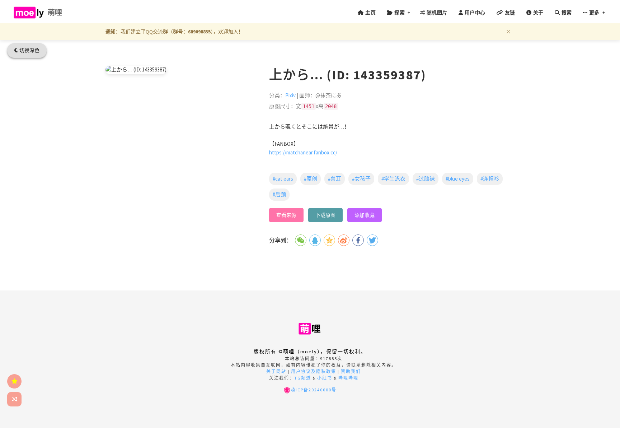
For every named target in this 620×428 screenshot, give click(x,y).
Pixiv (290, 95)
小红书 (324, 378)
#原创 (310, 178)
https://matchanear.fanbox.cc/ (303, 152)
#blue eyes (458, 178)
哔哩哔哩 (348, 378)
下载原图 (325, 215)
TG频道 (302, 378)
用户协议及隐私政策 (313, 371)
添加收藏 (364, 215)
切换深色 (28, 50)
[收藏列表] (14, 381)
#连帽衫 (489, 178)
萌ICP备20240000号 (314, 389)
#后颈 (279, 194)
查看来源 (286, 215)
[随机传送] (14, 399)
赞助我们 (351, 371)
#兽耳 (334, 178)
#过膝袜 (425, 178)
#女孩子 (361, 178)
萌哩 (55, 12)
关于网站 (276, 371)
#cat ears (283, 178)
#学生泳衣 (393, 178)
